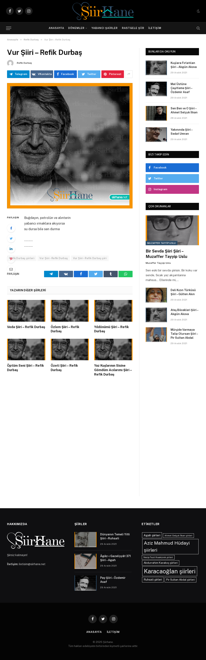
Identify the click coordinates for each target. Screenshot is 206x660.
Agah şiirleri (152, 535)
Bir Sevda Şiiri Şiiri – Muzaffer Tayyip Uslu (166, 254)
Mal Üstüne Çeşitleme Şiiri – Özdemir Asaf (181, 88)
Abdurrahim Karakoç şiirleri (161, 562)
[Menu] (8, 28)
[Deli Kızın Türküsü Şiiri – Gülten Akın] (156, 295)
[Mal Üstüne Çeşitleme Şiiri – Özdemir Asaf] (156, 89)
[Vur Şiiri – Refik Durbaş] (70, 145)
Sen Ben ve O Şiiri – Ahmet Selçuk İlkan (184, 110)
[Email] (11, 269)
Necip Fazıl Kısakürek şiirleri (158, 557)
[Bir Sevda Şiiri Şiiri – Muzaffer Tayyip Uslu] (172, 230)
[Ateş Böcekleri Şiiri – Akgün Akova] (156, 315)
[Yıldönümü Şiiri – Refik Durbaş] (113, 310)
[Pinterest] (11, 259)
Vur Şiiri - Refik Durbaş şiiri (90, 258)
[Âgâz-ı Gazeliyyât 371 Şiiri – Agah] (85, 561)
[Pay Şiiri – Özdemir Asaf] (85, 583)
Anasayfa (56, 28)
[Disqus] (70, 440)
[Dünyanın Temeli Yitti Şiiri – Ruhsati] (85, 539)
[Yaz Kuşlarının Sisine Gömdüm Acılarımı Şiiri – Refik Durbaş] (113, 349)
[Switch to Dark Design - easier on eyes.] (198, 11)
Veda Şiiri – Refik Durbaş (26, 327)
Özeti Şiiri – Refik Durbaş (64, 368)
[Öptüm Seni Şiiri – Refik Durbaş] (26, 349)
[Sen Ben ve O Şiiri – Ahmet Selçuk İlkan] (156, 113)
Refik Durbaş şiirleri (21, 258)
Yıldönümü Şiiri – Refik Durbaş (111, 329)
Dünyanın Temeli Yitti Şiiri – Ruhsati (115, 536)
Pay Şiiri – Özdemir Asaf (113, 579)
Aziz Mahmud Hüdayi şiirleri (167, 546)
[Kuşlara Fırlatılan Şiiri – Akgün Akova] (156, 68)
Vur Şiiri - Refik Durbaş (53, 258)
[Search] (198, 28)
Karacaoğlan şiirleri (170, 571)
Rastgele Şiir (133, 28)
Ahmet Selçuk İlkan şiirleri (178, 535)
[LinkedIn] (11, 249)
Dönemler (76, 28)
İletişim (154, 28)
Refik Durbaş (24, 63)
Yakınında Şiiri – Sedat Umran (181, 131)
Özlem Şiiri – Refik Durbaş (65, 329)
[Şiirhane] (103, 11)
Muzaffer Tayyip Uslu (161, 243)
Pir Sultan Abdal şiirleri (180, 579)
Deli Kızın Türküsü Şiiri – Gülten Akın (183, 292)
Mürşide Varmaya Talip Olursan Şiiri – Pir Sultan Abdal (184, 333)
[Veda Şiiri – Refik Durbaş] (26, 310)
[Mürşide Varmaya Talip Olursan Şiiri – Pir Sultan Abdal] (156, 334)
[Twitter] (11, 238)
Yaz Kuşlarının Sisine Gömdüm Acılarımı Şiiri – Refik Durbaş (113, 370)
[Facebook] (11, 228)
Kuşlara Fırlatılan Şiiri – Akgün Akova (184, 65)
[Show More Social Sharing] (129, 74)
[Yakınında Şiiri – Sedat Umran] (156, 134)
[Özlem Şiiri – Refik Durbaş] (70, 310)
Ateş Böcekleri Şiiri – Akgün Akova (184, 312)
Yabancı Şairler (105, 28)
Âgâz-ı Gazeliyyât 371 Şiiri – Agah (115, 558)
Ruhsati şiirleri (153, 579)
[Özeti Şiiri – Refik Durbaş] (70, 349)
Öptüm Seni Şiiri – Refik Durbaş (25, 368)
